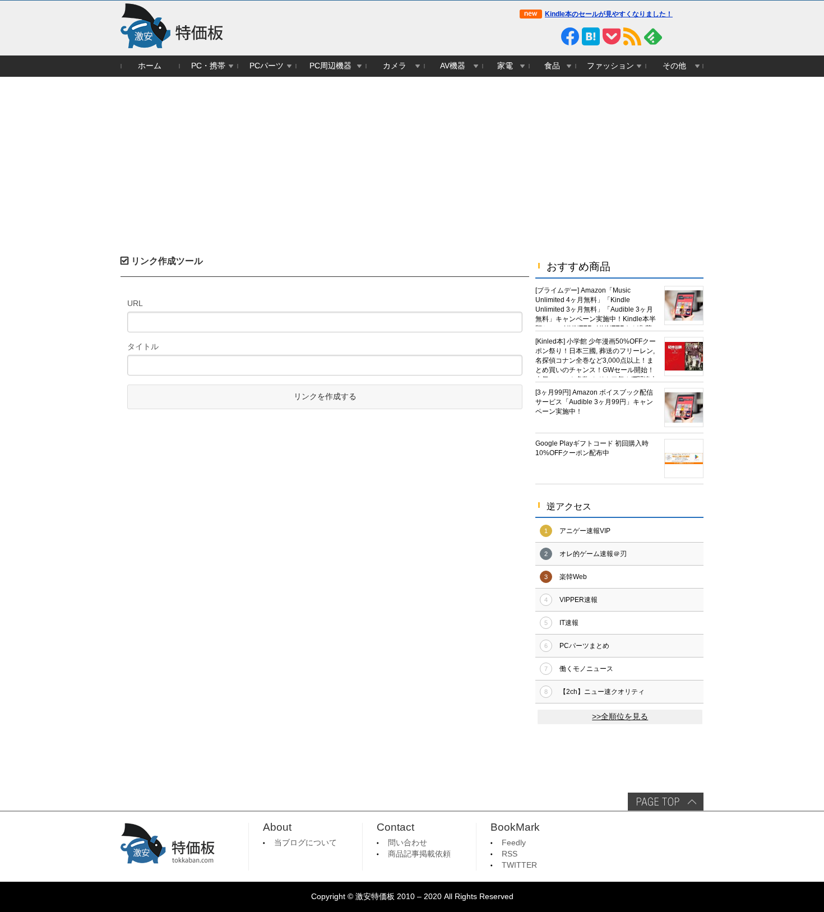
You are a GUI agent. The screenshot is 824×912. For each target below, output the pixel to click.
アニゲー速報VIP (584, 531)
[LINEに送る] (549, 36)
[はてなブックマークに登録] (591, 36)
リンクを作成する (325, 396)
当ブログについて (305, 843)
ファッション (610, 66)
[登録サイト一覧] (674, 36)
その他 (674, 66)
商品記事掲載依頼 (419, 854)
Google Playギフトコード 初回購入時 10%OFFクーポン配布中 (592, 448)
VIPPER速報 (578, 600)
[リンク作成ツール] (694, 36)
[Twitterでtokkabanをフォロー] (529, 36)
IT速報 (568, 623)
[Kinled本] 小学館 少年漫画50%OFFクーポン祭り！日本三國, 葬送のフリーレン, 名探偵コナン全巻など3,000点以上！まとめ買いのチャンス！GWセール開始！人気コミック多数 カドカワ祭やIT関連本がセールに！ (596, 357)
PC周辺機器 (330, 66)
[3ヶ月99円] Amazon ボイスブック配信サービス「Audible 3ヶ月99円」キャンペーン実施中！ (594, 401)
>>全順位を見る (620, 716)
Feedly (514, 843)
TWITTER (519, 865)
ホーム (149, 66)
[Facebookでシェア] (570, 36)
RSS (509, 854)
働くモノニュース (586, 669)
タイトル (143, 346)
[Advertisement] (412, 160)
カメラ (394, 66)
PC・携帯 (208, 66)
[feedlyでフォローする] (653, 36)
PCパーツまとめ (584, 646)
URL (135, 303)
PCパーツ (266, 66)
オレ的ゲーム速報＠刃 (593, 554)
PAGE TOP (665, 802)
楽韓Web (573, 577)
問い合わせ (407, 843)
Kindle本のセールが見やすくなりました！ (609, 14)
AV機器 (452, 66)
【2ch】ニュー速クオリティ (602, 692)
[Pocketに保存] (612, 36)
